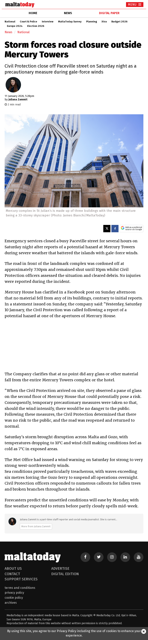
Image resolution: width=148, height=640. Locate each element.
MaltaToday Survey (70, 21)
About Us (13, 568)
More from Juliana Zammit (35, 526)
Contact (12, 574)
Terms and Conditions (20, 588)
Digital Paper (109, 13)
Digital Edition (65, 574)
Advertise (60, 568)
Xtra (104, 21)
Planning (91, 21)
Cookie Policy (14, 597)
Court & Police (28, 21)
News (8, 32)
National (10, 21)
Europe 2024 (15, 26)
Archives (11, 602)
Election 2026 (35, 26)
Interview (47, 21)
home (33, 13)
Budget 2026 (119, 21)
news (68, 13)
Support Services (21, 579)
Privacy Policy (14, 592)
